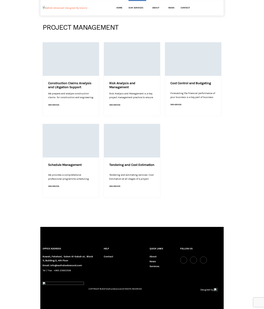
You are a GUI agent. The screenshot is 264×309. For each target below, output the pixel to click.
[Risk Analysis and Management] (132, 59)
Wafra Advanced (113, 289)
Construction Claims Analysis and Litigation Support (69, 85)
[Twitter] (193, 260)
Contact (108, 256)
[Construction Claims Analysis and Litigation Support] (71, 59)
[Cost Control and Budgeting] (193, 59)
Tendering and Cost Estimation (131, 165)
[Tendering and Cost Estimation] (132, 140)
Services (154, 266)
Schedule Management (65, 165)
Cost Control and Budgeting (190, 83)
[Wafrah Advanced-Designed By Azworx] (65, 8)
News (153, 261)
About (153, 256)
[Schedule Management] (71, 140)
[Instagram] (203, 260)
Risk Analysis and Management (122, 85)
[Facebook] (183, 260)
